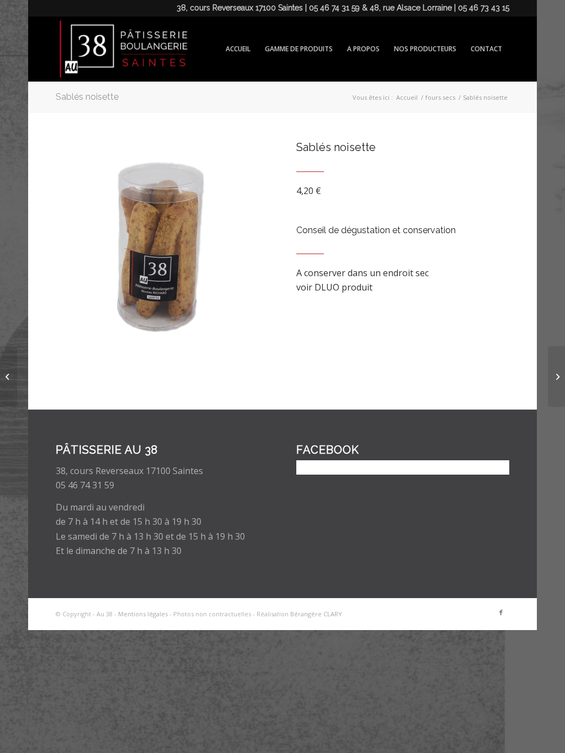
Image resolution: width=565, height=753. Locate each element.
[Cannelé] (556, 376)
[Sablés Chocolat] (8, 376)
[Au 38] (121, 49)
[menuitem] (238, 49)
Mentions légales (143, 614)
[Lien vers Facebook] (501, 612)
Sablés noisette (87, 97)
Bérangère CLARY (316, 614)
